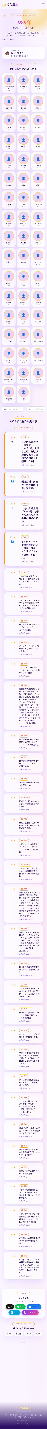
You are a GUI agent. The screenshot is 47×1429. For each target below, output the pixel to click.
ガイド (5, 1415)
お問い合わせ (28, 1417)
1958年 (18, 1334)
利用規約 (34, 1415)
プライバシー (24, 1415)
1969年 (38, 1334)
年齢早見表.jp (25, 1420)
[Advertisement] (23, 1367)
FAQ (19, 1417)
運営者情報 (13, 1415)
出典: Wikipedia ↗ (28, 465)
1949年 (9, 1334)
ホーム (4, 39)
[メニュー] (43, 4)
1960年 (28, 1334)
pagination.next (36, 409)
